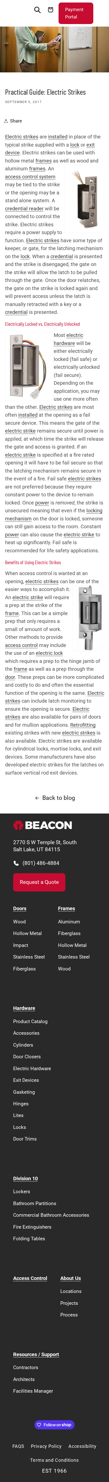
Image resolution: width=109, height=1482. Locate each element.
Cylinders (23, 1045)
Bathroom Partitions (34, 1203)
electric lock (49, 653)
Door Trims (25, 1139)
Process (69, 1315)
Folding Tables (29, 1239)
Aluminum (69, 922)
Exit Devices (26, 1080)
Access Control (30, 1278)
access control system (30, 177)
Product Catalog (30, 1021)
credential (61, 256)
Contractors (25, 1367)
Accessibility (82, 1446)
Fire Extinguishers (32, 1227)
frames (43, 161)
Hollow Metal (27, 933)
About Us (70, 1278)
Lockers (21, 1191)
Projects (69, 1303)
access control (21, 645)
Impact (20, 945)
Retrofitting (83, 725)
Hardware (24, 1008)
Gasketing (24, 1092)
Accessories (26, 1033)
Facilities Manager (33, 1391)
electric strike (20, 431)
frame (12, 613)
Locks (19, 1127)
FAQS (18, 1446)
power (42, 503)
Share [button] (16, 121)
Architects (24, 1379)
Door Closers (27, 1057)
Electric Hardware (32, 1068)
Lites (18, 1115)
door (10, 677)
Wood (19, 922)
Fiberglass (24, 969)
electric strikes (84, 479)
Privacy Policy (46, 1446)
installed (57, 137)
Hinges (21, 1104)
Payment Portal (74, 13)
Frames (66, 908)
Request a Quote (39, 882)
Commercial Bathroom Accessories (51, 1215)
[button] (18, 13)
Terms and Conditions (54, 1460)
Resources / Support (36, 1354)
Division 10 (25, 1179)
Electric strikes (21, 137)
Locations (71, 1291)
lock (74, 145)
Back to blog (58, 797)
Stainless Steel (29, 957)
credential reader (24, 209)
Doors (19, 908)
